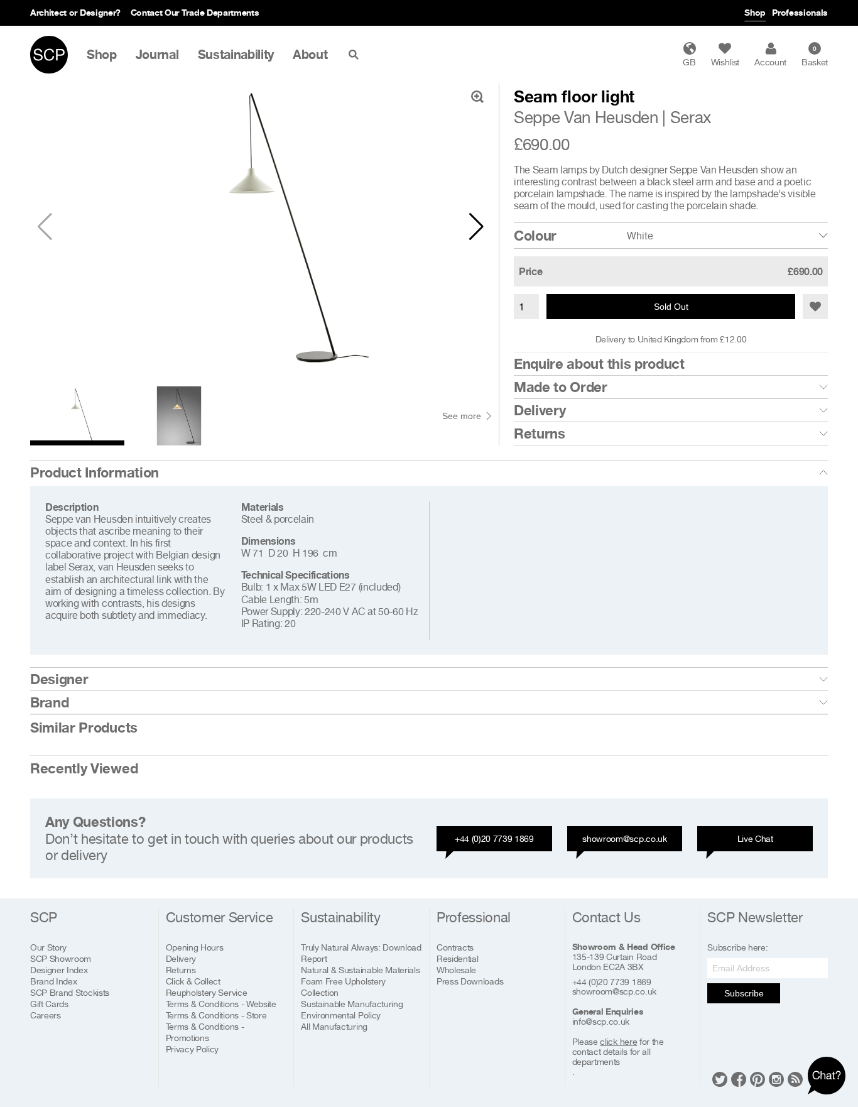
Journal (157, 54)
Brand (49, 702)
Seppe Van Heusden (586, 117)
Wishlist (725, 62)
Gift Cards (49, 1003)
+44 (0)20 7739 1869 (494, 838)
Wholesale (456, 969)
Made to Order (560, 387)
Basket (814, 56)
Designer (59, 679)
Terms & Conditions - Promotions (205, 1032)
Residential (457, 958)
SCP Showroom (60, 958)
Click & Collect (193, 981)
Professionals (800, 12)
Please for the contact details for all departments (618, 1052)
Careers (45, 1015)
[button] (476, 227)
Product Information (94, 472)
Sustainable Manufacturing (352, 1003)
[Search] (356, 54)
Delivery (539, 410)
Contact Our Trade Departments (195, 12)
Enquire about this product (599, 364)
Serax (690, 117)
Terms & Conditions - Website (221, 1003)
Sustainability (236, 54)
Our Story (48, 947)
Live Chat (755, 838)
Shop (755, 12)
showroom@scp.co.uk (624, 838)
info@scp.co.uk (601, 1022)
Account (770, 62)
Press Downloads (470, 981)
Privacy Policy (192, 1049)
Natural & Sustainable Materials (360, 969)
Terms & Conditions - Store (216, 1015)
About (310, 54)
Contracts (455, 947)
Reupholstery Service (206, 992)
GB (689, 62)
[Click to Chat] (826, 1075)
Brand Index (53, 981)
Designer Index (59, 969)
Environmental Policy (341, 1015)
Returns (539, 433)
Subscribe (744, 993)
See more (461, 416)
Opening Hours (195, 947)
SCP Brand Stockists (69, 992)
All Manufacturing (334, 1026)
